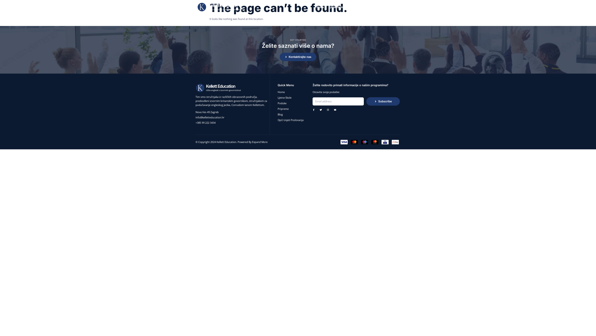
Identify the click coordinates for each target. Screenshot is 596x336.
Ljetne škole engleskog (343, 7)
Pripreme (382, 7)
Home (320, 7)
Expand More (260, 142)
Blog (396, 7)
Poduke (367, 7)
